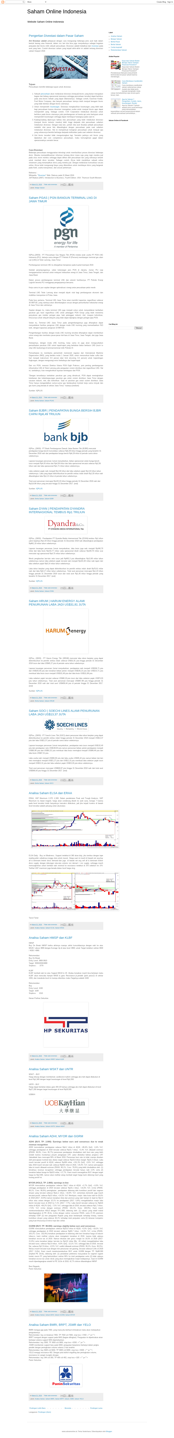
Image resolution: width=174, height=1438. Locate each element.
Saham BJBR (49, 498)
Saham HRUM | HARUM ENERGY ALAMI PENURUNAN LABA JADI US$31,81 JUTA (57, 602)
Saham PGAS (49, 400)
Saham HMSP (50, 1059)
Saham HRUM (49, 701)
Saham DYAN (49, 591)
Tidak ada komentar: (51, 184)
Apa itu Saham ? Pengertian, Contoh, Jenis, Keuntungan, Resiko (132, 101)
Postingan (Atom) (44, 1412)
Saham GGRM (60, 1315)
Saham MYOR (70, 1315)
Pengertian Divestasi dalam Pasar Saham (56, 35)
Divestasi (42, 175)
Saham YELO (79, 1399)
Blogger (109, 1431)
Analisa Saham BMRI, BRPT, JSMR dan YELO (60, 1324)
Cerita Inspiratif (116, 47)
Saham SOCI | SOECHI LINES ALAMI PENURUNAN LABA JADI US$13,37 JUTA (64, 712)
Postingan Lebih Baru (37, 1408)
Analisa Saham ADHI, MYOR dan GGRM (56, 1136)
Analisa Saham (40, 928)
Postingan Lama (96, 1408)
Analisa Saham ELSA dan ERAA (50, 793)
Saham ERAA (59, 928)
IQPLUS (39, 489)
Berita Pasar (115, 42)
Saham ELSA (50, 928)
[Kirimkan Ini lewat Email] (61, 184)
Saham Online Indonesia (56, 11)
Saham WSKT (60, 1126)
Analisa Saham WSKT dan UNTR (51, 1069)
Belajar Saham (40, 188)
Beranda (68, 1408)
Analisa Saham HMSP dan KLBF (50, 937)
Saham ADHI (50, 1315)
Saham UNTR (50, 1126)
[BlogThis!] (64, 184)
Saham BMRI (50, 1399)
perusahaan (45, 94)
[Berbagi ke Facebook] (69, 184)
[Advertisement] (126, 193)
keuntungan (54, 107)
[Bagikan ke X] (67, 184)
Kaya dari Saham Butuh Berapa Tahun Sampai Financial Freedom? (130, 63)
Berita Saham (39, 400)
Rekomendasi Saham (119, 50)
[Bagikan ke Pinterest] (72, 184)
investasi (95, 46)
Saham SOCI (49, 783)
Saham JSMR (69, 1399)
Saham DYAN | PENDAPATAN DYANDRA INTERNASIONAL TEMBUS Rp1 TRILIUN (57, 510)
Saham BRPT (59, 1399)
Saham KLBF (59, 1059)
